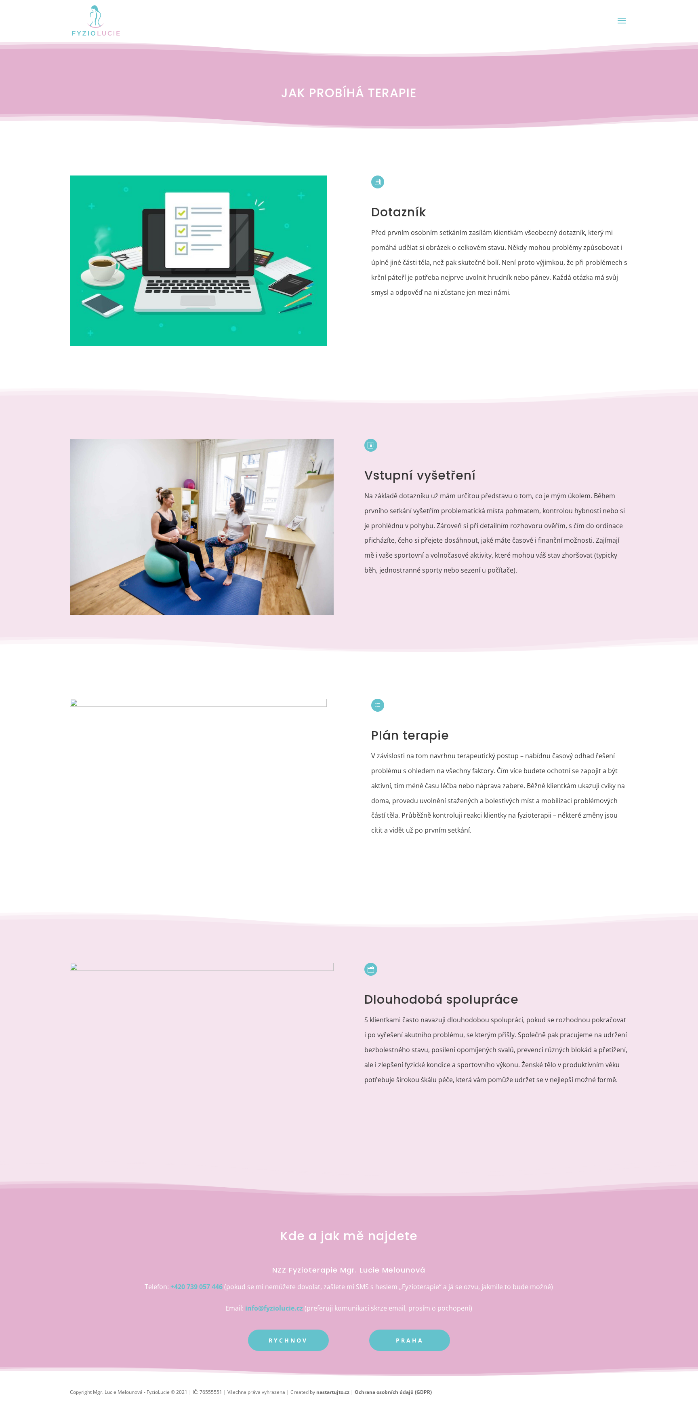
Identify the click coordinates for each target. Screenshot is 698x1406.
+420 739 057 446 (197, 1286)
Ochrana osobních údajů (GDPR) (393, 1392)
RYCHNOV (288, 1340)
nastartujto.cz (332, 1392)
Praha (410, 1340)
